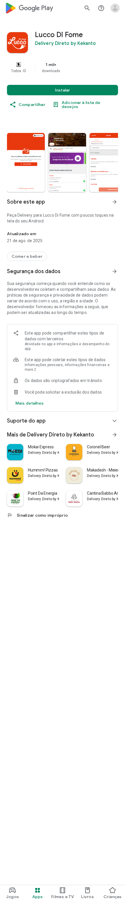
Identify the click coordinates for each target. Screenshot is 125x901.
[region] (62, 67)
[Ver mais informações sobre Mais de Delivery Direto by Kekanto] (115, 435)
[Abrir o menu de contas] (115, 8)
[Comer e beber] (27, 256)
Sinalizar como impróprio (37, 515)
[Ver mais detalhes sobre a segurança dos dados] (29, 403)
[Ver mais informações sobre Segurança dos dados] (115, 271)
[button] (24, 71)
